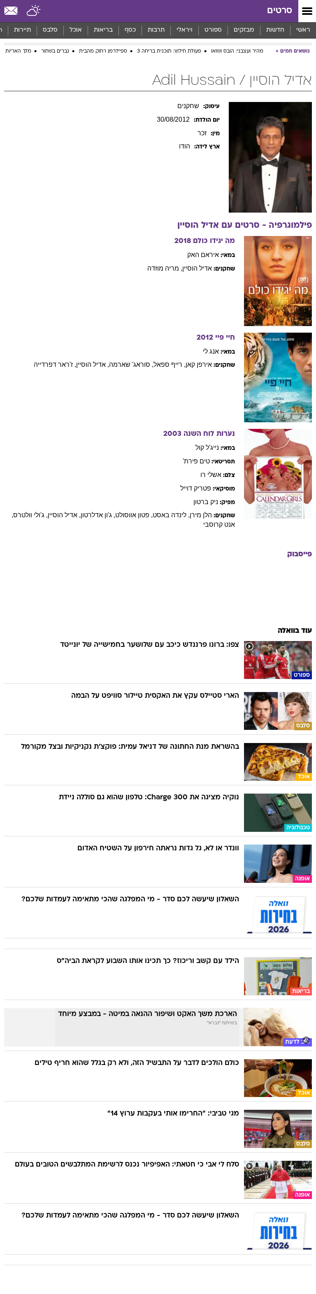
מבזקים (244, 30)
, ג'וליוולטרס (30, 515)
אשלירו (210, 474)
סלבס (50, 30)
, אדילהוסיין (92, 364)
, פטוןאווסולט (134, 515)
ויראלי (185, 30)
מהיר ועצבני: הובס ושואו (237, 51)
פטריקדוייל (195, 488)
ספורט (213, 30)
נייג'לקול (207, 447)
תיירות (22, 30)
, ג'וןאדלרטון (98, 515)
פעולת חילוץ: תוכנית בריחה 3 (169, 51)
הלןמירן (201, 515)
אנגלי (211, 351)
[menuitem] (275, 30)
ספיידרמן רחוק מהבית (103, 51)
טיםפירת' (196, 461)
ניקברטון (205, 501)
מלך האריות (18, 51)
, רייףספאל (169, 364)
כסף (130, 30)
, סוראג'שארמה (131, 364)
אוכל (76, 30)
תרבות (156, 30)
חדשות (275, 30)
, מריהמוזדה (164, 268)
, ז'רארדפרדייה (55, 364)
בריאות (103, 30)
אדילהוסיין (197, 268)
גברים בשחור (55, 51)
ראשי (303, 30)
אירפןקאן (199, 364)
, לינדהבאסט (171, 515)
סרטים (279, 11)
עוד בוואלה (295, 630)
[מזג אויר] (34, 11)
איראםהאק (203, 254)
